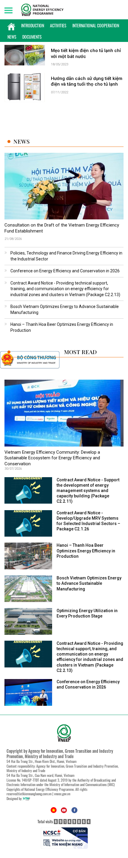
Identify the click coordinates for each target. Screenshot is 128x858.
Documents (32, 37)
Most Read (80, 352)
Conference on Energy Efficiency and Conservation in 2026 (65, 270)
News (11, 37)
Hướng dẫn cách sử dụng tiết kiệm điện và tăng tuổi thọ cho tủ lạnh (86, 81)
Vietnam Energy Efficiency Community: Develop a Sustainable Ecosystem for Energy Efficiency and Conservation (52, 458)
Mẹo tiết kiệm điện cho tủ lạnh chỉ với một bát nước (86, 53)
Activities (58, 25)
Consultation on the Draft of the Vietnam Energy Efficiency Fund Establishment (61, 228)
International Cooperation (95, 25)
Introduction (32, 25)
